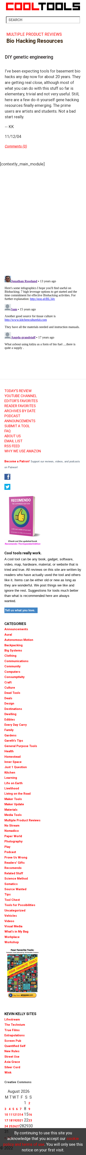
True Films (12, 1030)
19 (14, 1120)
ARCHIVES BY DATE (20, 411)
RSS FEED (12, 446)
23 (30, 1120)
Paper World (13, 836)
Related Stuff (13, 873)
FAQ (7, 431)
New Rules (11, 1051)
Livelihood (11, 788)
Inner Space (13, 762)
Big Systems (13, 650)
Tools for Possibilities (19, 905)
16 (30, 1114)
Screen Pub (12, 1041)
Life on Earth (13, 783)
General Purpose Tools (20, 746)
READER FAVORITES (20, 406)
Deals (8, 698)
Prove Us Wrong (15, 857)
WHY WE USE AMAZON (22, 451)
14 (21, 1114)
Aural (8, 634)
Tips (7, 894)
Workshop (11, 942)
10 (6, 1114)
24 (6, 1126)
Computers (12, 672)
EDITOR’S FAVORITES (21, 401)
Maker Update (14, 804)
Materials (10, 809)
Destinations (13, 709)
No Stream (11, 825)
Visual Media (13, 926)
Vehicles (10, 915)
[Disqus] (43, 220)
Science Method (16, 878)
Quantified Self (15, 1046)
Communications (16, 661)
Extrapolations (14, 1035)
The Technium (14, 1025)
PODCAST (12, 416)
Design (9, 703)
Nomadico (11, 831)
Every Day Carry (15, 725)
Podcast (10, 852)
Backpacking (13, 645)
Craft (8, 682)
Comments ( (14, 146)
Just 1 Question (15, 767)
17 (6, 1120)
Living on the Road (17, 793)
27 (18, 1126)
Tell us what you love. (20, 610)
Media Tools (13, 815)
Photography (13, 841)
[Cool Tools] (43, 6)
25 (10, 1126)
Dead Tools (12, 693)
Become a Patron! (17, 461)
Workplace (12, 937)
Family (9, 730)
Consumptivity (14, 677)
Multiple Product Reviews (34, 34)
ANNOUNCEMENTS (19, 421)
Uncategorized (14, 910)
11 (10, 1114)
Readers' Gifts (14, 862)
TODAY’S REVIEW (18, 391)
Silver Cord (12, 1067)
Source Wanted (15, 889)
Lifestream (12, 1019)
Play (7, 847)
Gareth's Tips (13, 740)
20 (18, 1120)
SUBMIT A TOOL (17, 426)
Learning (10, 778)
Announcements (16, 629)
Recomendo (13, 868)
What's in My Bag (16, 931)
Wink (7, 1072)
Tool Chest (12, 900)
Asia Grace (12, 1062)
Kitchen (9, 772)
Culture (9, 687)
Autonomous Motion (18, 640)
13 (18, 1114)
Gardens (10, 735)
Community (12, 666)
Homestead (12, 756)
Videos (9, 921)
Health (9, 751)
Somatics (11, 884)
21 (21, 1120)
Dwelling (10, 714)
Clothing (10, 656)
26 (14, 1126)
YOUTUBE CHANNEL (20, 396)
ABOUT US (12, 436)
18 (10, 1120)
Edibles (9, 719)
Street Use (11, 1056)
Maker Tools (13, 799)
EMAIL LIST (13, 441)
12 (14, 1114)
